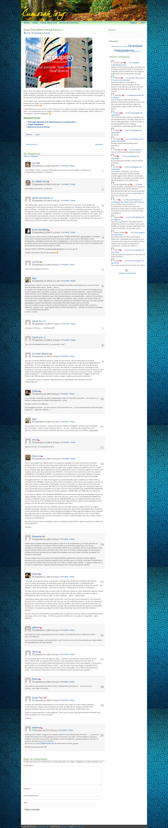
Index (140, 184)
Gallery (133, 22)
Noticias (29, 134)
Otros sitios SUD (49, 22)
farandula (135, 46)
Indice (35, 22)
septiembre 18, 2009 (42, 33)
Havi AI (117, 113)
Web (25, 802)
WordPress (64, 826)
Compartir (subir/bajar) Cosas (125, 63)
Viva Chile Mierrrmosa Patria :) (43, 30)
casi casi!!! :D (137, 150)
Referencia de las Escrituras (39, 127)
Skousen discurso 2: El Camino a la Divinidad (127, 79)
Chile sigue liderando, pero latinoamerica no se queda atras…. (52, 122)
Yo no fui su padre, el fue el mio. (127, 251)
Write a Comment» (31, 156)
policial (137, 51)
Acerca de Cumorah (68, 22)
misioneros (124, 50)
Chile (37, 134)
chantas (125, 46)
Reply (72, 166)
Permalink (64, 166)
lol (116, 156)
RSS (143, 22)
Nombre (27, 788)
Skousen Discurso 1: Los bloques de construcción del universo (127, 201)
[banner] (84, 10)
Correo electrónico (31, 795)
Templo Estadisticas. (36, 124)
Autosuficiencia (117, 46)
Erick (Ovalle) (39, 229)
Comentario (29, 765)
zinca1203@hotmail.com (44, 743)
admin (28, 33)
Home (27, 22)
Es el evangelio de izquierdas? (125, 157)
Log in (82, 826)
